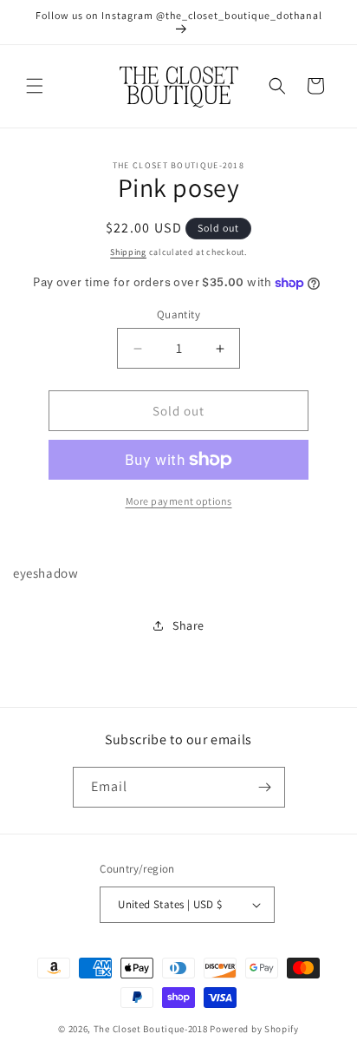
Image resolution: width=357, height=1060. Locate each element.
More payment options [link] (179, 500)
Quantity (178, 314)
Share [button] (188, 625)
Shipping (128, 252)
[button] (35, 86)
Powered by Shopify (254, 1029)
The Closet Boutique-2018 (151, 1029)
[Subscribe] (265, 787)
